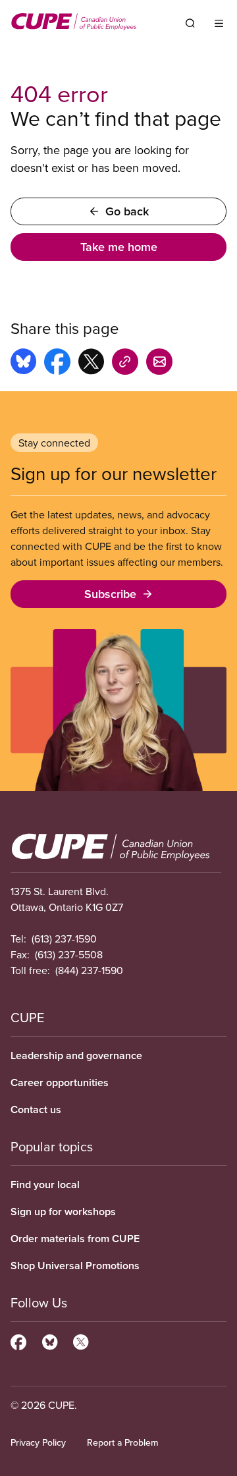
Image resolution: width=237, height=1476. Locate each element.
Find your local (45, 1184)
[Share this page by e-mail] (159, 363)
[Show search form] (190, 23)
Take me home (118, 246)
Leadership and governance (76, 1055)
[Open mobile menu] (218, 23)
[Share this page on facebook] (57, 363)
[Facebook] (18, 1340)
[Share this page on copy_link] (125, 363)
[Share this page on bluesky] (23, 363)
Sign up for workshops (63, 1211)
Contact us (36, 1109)
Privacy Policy (38, 1442)
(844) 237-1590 (89, 970)
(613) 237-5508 (69, 954)
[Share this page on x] (91, 363)
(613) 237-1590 (64, 938)
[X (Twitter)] (80, 1340)
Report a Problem (122, 1442)
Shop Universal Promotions (75, 1265)
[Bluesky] (49, 1340)
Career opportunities (60, 1082)
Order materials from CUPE (75, 1238)
